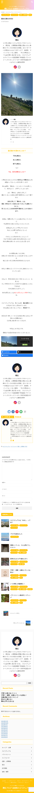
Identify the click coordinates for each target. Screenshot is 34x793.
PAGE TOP (31, 767)
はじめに (4, 780)
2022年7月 (4, 735)
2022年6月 (4, 737)
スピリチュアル (6, 446)
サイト (3, 495)
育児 (26, 446)
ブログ (18, 780)
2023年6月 (4, 726)
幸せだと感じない (7, 699)
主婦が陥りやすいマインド (9, 697)
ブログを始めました (16, 534)
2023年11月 (4, 721)
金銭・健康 (5, 771)
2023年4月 (4, 730)
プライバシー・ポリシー (23, 782)
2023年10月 (4, 723)
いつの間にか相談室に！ (17, 584)
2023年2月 (4, 732)
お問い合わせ (13, 782)
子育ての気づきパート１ (9, 693)
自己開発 (4, 768)
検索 (29, 683)
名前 (3, 482)
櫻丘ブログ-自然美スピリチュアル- (17, 9)
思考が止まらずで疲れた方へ (19, 559)
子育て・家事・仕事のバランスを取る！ (14, 695)
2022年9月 (4, 733)
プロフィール (12, 780)
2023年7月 (4, 725)
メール (4, 489)
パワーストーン (6, 754)
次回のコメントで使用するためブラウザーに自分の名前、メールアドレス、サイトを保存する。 (16, 503)
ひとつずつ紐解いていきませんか (17, 785)
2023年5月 (4, 728)
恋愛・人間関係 (21, 446)
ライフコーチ (14, 446)
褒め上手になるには (7, 701)
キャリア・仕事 (6, 747)
